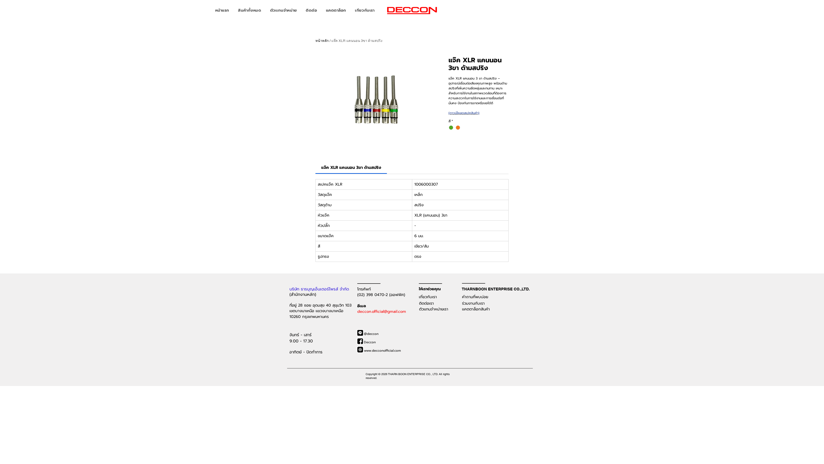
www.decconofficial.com (382, 350)
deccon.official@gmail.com (381, 311)
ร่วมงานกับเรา (473, 303)
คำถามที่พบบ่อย (476, 297)
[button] (250, 10)
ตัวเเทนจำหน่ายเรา (433, 309)
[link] (351, 167)
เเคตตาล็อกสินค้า (476, 309)
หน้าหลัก (322, 41)
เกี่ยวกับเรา (428, 297)
